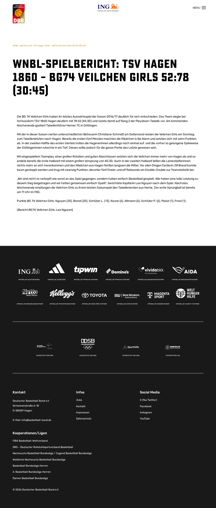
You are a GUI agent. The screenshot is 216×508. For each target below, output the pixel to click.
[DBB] (19, 13)
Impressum (82, 412)
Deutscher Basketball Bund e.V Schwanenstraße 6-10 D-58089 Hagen (31, 405)
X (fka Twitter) (148, 399)
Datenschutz (83, 418)
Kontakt (80, 406)
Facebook (145, 406)
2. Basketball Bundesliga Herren (32, 471)
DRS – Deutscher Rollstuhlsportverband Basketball (43, 447)
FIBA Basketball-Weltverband (30, 440)
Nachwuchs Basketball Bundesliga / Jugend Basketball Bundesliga (52, 453)
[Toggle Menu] (199, 8)
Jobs (79, 399)
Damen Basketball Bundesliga (30, 478)
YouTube (145, 418)
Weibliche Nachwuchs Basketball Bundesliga (39, 459)
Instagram (146, 412)
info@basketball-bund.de (36, 420)
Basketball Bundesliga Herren (30, 465)
